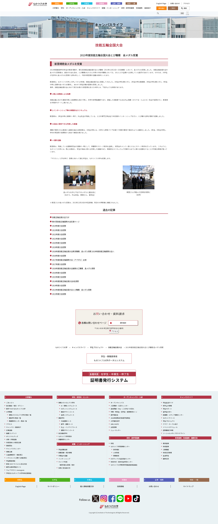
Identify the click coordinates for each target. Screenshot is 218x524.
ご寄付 (173, 8)
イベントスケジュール (170, 427)
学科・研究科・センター (80, 397)
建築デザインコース (67, 430)
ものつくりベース (169, 418)
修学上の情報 (167, 406)
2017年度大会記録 (59, 264)
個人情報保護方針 (87, 486)
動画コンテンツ (11, 433)
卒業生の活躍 (62, 456)
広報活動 (9, 430)
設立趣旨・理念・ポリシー (15, 406)
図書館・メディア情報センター (173, 415)
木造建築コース (66, 421)
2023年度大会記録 (59, 230)
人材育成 (116, 453)
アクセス (114, 331)
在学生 (71, 3)
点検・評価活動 (11, 439)
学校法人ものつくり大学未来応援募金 (18, 473)
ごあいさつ (10, 403)
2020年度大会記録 (59, 243)
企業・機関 (116, 3)
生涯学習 (166, 456)
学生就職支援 (62, 449)
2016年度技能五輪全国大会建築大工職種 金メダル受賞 (73, 268)
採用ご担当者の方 (64, 468)
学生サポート (167, 409)
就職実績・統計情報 (65, 453)
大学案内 (55, 8)
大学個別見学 (115, 421)
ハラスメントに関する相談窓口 (16, 458)
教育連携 (166, 443)
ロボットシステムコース (69, 409)
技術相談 (116, 449)
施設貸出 (9, 445)
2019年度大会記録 (59, 247)
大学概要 (9, 412)
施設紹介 (147, 8)
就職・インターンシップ (110, 8)
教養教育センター (64, 439)
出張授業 (114, 427)
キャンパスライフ (109, 25)
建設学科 (61, 418)
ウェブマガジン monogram (15, 470)
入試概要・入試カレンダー (119, 406)
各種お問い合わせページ (93, 322)
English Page (161, 3)
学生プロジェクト (169, 421)
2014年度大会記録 (59, 285)
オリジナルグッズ (12, 436)
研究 (112, 443)
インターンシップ (64, 459)
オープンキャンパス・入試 (75, 8)
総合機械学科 (62, 433)
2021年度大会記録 (59, 238)
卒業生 (86, 3)
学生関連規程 (10, 461)
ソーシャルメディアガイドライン (174, 433)
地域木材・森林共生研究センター (122, 462)
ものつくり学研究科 (65, 436)
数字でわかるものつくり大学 (15, 409)
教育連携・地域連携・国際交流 (186, 438)
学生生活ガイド (168, 403)
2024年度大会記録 (59, 226)
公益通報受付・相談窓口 (14, 455)
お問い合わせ (175, 3)
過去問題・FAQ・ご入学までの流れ (122, 409)
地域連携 (139, 8)
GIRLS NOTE (115, 424)
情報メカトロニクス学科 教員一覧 (20, 415)
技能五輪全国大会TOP (60, 217)
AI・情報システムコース (69, 406)
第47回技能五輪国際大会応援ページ (65, 221)
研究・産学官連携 (127, 8)
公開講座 (166, 449)
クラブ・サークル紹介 (170, 424)
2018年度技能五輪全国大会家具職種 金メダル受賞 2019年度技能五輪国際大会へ (83, 251)
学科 (62, 8)
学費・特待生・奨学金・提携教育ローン (124, 412)
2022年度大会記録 (59, 234)
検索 (184, 8)
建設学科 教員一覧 (15, 418)
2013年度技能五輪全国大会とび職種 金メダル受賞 (72, 290)
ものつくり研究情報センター (120, 446)
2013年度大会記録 (59, 294)
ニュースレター (116, 430)
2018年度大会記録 (59, 255)
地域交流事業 (167, 453)
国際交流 (166, 459)
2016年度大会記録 (59, 272)
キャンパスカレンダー (13, 449)
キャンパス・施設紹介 (13, 427)
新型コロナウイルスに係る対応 (16, 464)
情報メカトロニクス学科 (66, 403)
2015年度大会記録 (59, 277)
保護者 (101, 3)
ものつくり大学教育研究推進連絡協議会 (124, 465)
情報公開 (9, 452)
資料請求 (123, 323)
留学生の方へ (167, 412)
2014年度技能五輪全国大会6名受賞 (65, 281)
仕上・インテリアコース (69, 427)
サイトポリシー (53, 486)
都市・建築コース (67, 424)
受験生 (57, 3)
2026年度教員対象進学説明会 (120, 418)
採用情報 (120, 486)
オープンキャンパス (117, 403)
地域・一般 (131, 3)
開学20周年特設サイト (13, 467)
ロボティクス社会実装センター (121, 459)
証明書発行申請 (168, 430)
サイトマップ (188, 486)
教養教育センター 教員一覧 (18, 421)
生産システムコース (67, 415)
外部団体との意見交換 (13, 442)
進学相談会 (114, 415)
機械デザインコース (67, 412)
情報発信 (116, 456)
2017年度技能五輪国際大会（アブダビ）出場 (69, 260)
